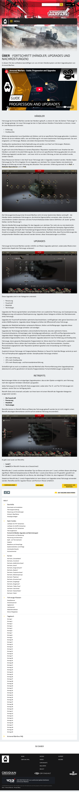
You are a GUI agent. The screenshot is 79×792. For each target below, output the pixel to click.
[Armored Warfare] (58, 13)
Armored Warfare (5, 759)
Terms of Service (9, 787)
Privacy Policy (17, 787)
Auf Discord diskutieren (66, 492)
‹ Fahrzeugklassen (9, 485)
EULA (3, 787)
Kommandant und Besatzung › (69, 485)
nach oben (39, 485)
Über (6, 55)
